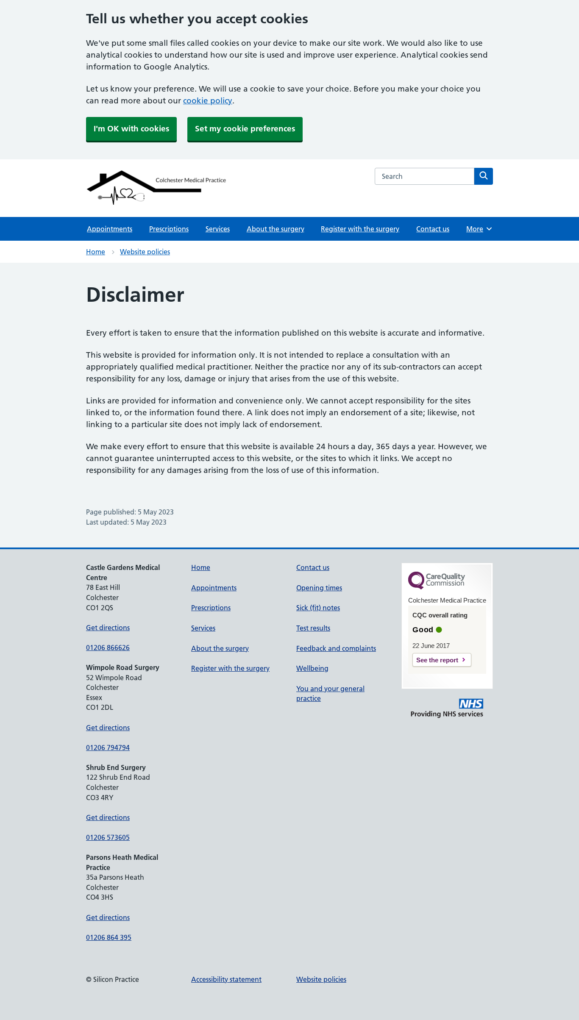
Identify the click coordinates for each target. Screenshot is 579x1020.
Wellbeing (312, 668)
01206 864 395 (108, 937)
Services (218, 229)
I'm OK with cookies (131, 128)
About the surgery (275, 229)
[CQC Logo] (436, 587)
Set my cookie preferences (245, 128)
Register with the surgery (360, 229)
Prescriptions (169, 229)
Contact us (432, 229)
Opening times (319, 588)
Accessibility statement (226, 979)
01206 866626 (108, 647)
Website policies (145, 251)
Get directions (108, 627)
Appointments (109, 229)
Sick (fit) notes (318, 607)
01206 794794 (108, 747)
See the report (437, 660)
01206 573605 (108, 837)
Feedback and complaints (336, 648)
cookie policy (207, 101)
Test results (313, 628)
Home (95, 251)
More (477, 229)
